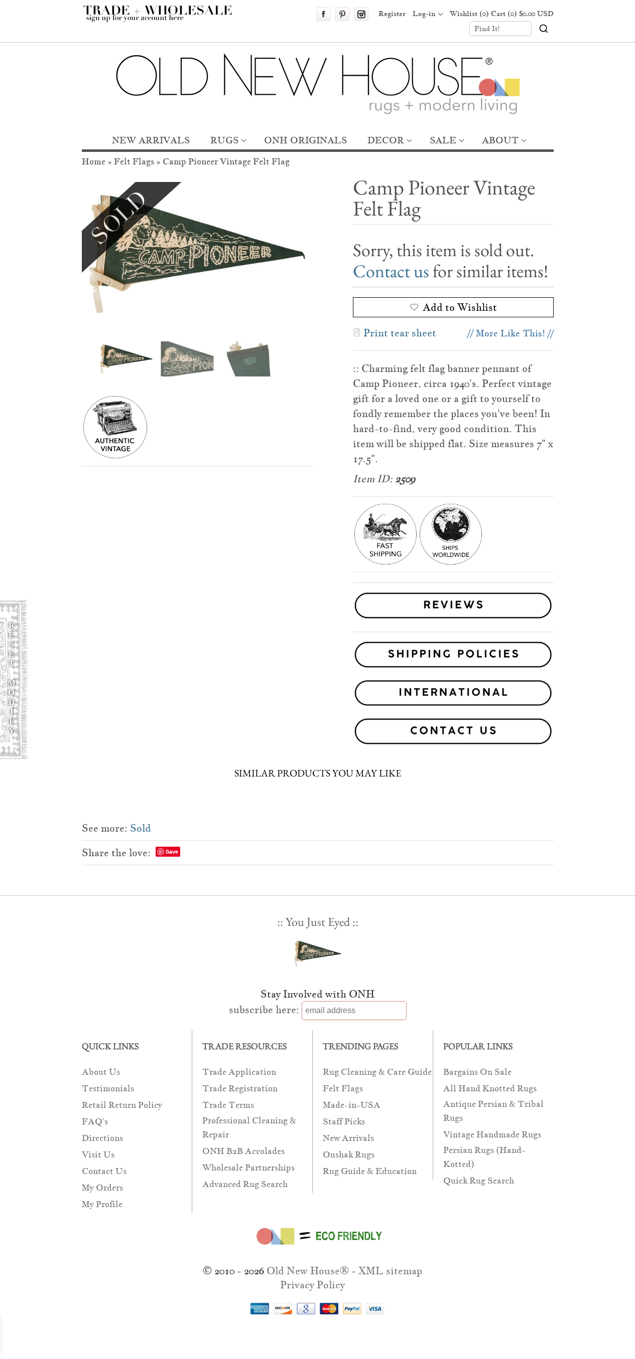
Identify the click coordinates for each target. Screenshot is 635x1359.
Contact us (391, 271)
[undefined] (197, 254)
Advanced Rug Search (245, 1184)
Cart (522, 13)
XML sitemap (390, 1270)
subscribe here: (264, 1009)
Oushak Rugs (348, 1154)
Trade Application (239, 1072)
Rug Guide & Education (370, 1171)
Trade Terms (228, 1105)
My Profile (102, 1204)
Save (172, 851)
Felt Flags (134, 161)
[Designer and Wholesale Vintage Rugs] (163, 19)
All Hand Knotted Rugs (490, 1088)
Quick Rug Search (478, 1181)
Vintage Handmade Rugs (492, 1134)
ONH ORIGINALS (305, 140)
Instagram (361, 14)
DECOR (385, 140)
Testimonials (108, 1088)
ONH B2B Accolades (243, 1151)
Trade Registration (240, 1088)
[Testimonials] (453, 620)
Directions (102, 1138)
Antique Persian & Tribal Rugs (493, 1111)
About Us (101, 1072)
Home (93, 161)
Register (392, 13)
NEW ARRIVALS (151, 140)
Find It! (487, 28)
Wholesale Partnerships (248, 1167)
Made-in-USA (351, 1105)
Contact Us (104, 1171)
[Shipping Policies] (318, 656)
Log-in (424, 13)
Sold (140, 828)
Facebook (323, 14)
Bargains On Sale (477, 1072)
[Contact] (318, 733)
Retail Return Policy (122, 1105)
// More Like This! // (510, 333)
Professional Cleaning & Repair (249, 1127)
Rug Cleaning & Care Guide (377, 1072)
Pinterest (342, 14)
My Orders (102, 1188)
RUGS (224, 140)
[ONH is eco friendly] (317, 1246)
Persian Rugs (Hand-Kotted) (484, 1157)
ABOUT (500, 140)
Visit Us (98, 1154)
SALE (443, 140)
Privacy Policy (312, 1284)
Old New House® (308, 1270)
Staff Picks (344, 1121)
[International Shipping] (318, 695)
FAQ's (95, 1121)
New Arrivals (348, 1138)
